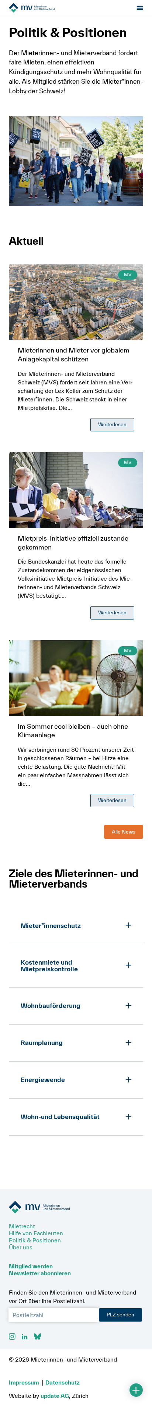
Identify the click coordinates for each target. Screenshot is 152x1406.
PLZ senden (120, 1315)
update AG (55, 1395)
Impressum (24, 1382)
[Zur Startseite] (50, 8)
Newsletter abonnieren (40, 1273)
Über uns (20, 1247)
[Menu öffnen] (140, 8)
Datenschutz (62, 1382)
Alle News (123, 832)
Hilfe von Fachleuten (36, 1233)
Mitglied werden (31, 1266)
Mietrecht (22, 1226)
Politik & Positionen (35, 1240)
